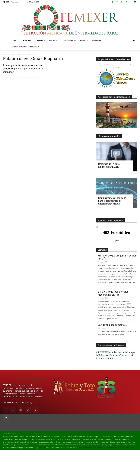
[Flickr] (117, 2)
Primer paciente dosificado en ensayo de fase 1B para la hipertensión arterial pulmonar (23, 68)
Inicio (5, 54)
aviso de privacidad (23, 434)
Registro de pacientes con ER (76, 40)
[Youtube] (135, 2)
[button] (133, 40)
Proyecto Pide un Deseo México (114, 59)
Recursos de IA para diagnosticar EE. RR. (109, 165)
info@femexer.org (23, 402)
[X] (130, 2)
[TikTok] (126, 2)
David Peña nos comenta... (112, 324)
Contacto (53, 40)
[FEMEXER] (70, 20)
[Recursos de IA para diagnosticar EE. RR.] (116, 157)
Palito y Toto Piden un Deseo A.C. (25, 47)
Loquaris (102, 249)
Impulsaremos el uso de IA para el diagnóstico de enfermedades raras (112, 200)
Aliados (40, 40)
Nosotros (26, 40)
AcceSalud (96, 40)
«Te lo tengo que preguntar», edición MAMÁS (117, 257)
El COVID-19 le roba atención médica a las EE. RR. (113, 293)
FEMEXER (42, 447)
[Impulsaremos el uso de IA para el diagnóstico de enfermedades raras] (116, 193)
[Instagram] (121, 2)
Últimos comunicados (109, 136)
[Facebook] (112, 2)
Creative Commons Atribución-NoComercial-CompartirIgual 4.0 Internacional (106, 447)
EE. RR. (14, 40)
